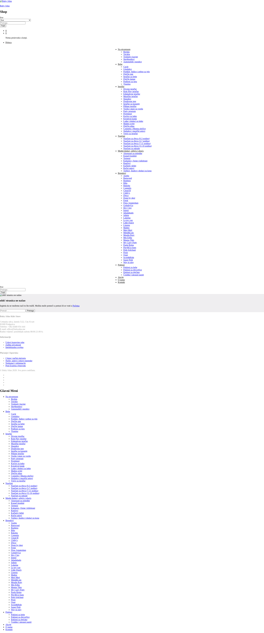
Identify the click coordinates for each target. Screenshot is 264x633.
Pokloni (9, 612)
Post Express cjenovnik (16, 365)
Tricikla (126, 54)
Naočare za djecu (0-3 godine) (136, 138)
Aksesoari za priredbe (132, 153)
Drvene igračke (130, 89)
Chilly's (126, 193)
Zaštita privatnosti (13, 345)
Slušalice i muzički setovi (134, 131)
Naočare (9, 483)
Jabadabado (128, 213)
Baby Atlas (5, 6)
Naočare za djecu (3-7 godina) (136, 141)
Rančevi (126, 163)
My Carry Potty (130, 242)
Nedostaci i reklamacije (16, 363)
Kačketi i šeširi (129, 166)
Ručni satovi (128, 168)
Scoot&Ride (128, 257)
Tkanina (126, 84)
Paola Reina (128, 245)
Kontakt (121, 282)
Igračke (9, 434)
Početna (76, 306)
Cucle (125, 67)
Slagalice (127, 99)
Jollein (126, 215)
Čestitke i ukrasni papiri (133, 275)
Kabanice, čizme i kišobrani (135, 161)
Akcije (121, 277)
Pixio (125, 252)
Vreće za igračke (130, 133)
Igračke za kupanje (131, 104)
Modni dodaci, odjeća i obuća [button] (131, 151)
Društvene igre (129, 101)
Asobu (126, 176)
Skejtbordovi (128, 59)
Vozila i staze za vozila (133, 109)
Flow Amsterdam (130, 203)
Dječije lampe (129, 79)
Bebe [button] (120, 64)
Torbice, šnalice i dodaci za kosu (137, 171)
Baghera (127, 180)
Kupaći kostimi (130, 156)
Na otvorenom (12, 396)
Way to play (128, 262)
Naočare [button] (121, 136)
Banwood (127, 178)
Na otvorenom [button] (124, 49)
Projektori (127, 114)
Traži (3, 26)
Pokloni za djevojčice (132, 270)
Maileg (126, 228)
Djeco (126, 195)
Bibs (125, 183)
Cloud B (127, 190)
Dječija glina (128, 126)
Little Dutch (128, 223)
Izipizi (126, 210)
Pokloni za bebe (130, 267)
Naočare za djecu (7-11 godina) (137, 143)
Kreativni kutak (130, 119)
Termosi (126, 158)
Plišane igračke (129, 106)
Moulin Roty (128, 235)
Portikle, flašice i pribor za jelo (136, 71)
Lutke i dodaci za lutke (133, 121)
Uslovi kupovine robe (15, 342)
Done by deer (129, 198)
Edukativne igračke (131, 94)
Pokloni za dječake (131, 272)
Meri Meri (127, 230)
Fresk (125, 200)
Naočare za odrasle (131, 148)
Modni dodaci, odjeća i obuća (18, 498)
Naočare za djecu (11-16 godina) (137, 146)
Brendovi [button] (122, 173)
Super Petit (128, 260)
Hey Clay (127, 208)
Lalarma (126, 218)
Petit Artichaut (129, 250)
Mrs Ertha (127, 237)
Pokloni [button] (121, 265)
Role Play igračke (131, 91)
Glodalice (127, 69)
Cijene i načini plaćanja (16, 358)
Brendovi (10, 520)
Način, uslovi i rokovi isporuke (19, 361)
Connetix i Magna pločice (134, 128)
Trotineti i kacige (130, 57)
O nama (121, 280)
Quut (125, 255)
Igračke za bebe (130, 76)
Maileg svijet (128, 123)
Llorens (126, 225)
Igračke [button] (121, 86)
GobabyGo (128, 205)
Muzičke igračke (130, 96)
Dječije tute (128, 74)
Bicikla (126, 52)
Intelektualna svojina (14, 347)
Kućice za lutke (130, 116)
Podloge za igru (130, 81)
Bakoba (126, 185)
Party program (129, 111)
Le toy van (128, 220)
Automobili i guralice (132, 62)
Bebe (8, 411)
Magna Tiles (128, 240)
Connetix (127, 188)
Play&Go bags (129, 247)
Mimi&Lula (128, 233)
